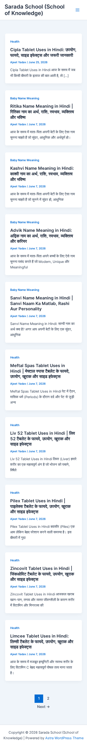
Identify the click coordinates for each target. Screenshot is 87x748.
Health (14, 41)
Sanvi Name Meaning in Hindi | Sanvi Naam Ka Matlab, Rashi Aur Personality (41, 303)
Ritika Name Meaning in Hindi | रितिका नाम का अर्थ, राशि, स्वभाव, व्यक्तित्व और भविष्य (42, 111)
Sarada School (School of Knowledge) (34, 9)
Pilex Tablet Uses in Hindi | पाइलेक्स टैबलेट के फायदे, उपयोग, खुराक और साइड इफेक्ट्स (40, 506)
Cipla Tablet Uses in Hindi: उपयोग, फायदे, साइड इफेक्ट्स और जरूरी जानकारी (43, 52)
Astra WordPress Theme (64, 738)
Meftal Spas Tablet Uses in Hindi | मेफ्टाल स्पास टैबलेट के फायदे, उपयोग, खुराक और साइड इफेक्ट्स (40, 371)
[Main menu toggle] (77, 10)
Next (43, 706)
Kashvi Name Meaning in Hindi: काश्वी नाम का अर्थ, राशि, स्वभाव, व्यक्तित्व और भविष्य (42, 174)
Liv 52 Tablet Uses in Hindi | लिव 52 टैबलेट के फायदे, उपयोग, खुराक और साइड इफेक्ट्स (42, 438)
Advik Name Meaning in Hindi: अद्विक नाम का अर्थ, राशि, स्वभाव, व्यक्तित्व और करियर (41, 236)
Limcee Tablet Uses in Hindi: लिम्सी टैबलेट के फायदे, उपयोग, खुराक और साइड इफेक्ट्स (41, 641)
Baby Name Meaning (24, 98)
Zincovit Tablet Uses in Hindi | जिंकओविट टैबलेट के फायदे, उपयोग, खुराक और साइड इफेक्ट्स (42, 574)
